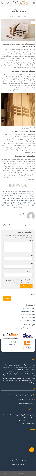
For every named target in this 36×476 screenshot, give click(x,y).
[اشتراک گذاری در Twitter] (19, 185)
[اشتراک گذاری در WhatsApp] (25, 185)
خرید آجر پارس (21, 195)
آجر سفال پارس (27, 193)
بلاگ (25, 473)
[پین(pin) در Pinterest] (13, 185)
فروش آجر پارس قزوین (21, 198)
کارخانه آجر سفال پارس (25, 206)
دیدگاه (30, 240)
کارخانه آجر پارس (13, 204)
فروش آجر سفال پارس (10, 198)
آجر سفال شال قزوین (18, 9)
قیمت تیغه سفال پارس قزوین (24, 204)
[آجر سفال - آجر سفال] (18, 3)
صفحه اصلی (30, 473)
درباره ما (4, 473)
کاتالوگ (15, 473)
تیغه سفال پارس (8, 193)
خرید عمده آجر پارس (29, 225)
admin (12, 16)
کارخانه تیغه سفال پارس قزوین (12, 206)
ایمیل (31, 264)
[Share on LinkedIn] (10, 185)
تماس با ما (9, 473)
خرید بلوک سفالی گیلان (28, 317)
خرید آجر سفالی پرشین (28, 311)
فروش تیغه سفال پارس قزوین (17, 200)
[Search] (2, 3)
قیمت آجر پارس (5, 200)
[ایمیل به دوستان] (16, 185)
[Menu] (34, 3)
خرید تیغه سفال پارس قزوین (8, 197)
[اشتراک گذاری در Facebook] (22, 185)
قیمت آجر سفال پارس (18, 202)
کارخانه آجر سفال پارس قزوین (12, 206)
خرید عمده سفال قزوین (8, 225)
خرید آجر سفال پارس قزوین (22, 197)
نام (31, 255)
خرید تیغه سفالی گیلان (28, 314)
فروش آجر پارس (30, 198)
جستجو (33, 295)
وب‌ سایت (30, 272)
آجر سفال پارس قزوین (18, 193)
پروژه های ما (20, 473)
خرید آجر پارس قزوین (12, 195)
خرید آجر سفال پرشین (28, 308)
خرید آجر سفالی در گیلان (27, 320)
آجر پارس (10, 191)
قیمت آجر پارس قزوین (29, 202)
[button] (31, 449)
